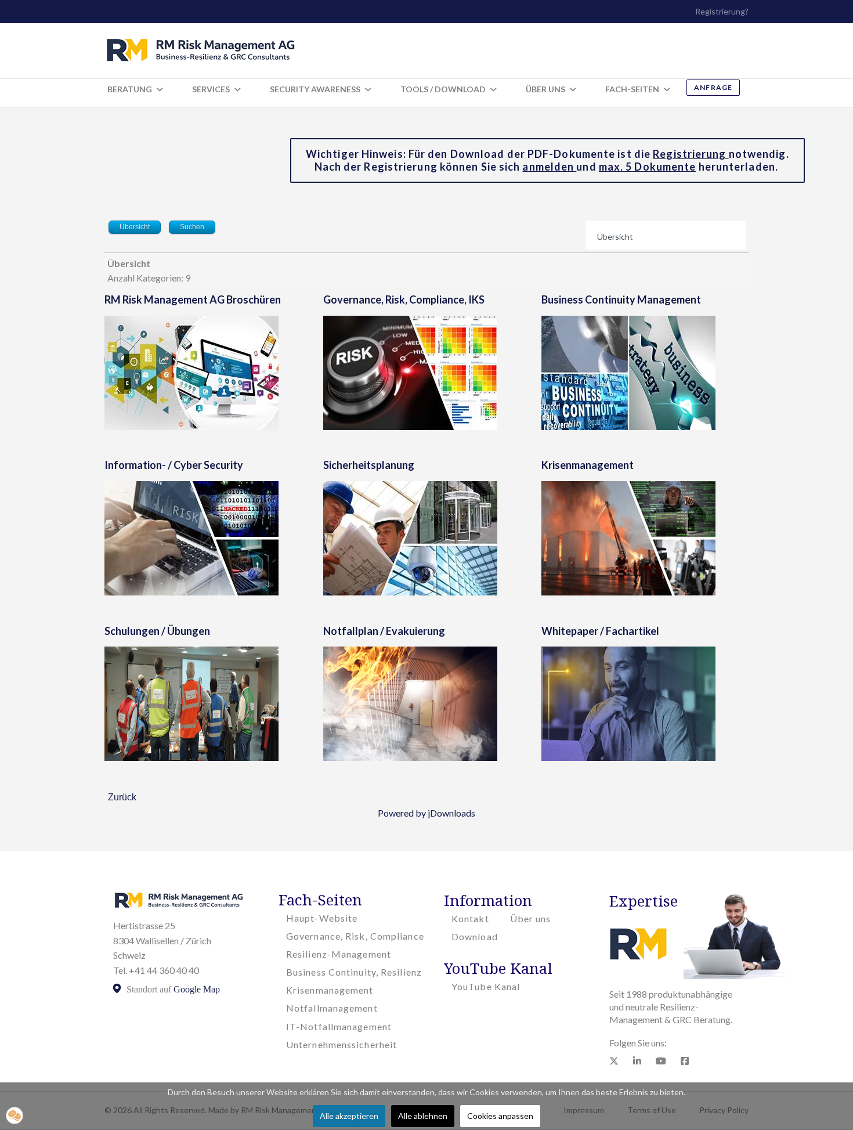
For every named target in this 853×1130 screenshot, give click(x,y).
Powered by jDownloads (426, 812)
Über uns (530, 918)
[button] (14, 1115)
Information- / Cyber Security (173, 465)
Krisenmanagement (587, 465)
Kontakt (470, 918)
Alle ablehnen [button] (422, 1116)
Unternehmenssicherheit (341, 1044)
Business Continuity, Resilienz (354, 971)
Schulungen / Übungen (157, 630)
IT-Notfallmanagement (339, 1026)
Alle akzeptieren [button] (349, 1116)
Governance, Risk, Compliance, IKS (404, 299)
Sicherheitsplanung (368, 465)
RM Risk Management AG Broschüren (192, 299)
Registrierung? (722, 11)
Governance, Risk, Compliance (355, 935)
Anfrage (713, 87)
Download (474, 936)
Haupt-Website (321, 917)
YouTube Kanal (485, 986)
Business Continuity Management (621, 299)
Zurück (122, 797)
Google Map (197, 989)
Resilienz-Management (338, 953)
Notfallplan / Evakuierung (384, 630)
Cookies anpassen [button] (500, 1116)
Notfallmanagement (332, 1007)
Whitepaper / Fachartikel (600, 630)
